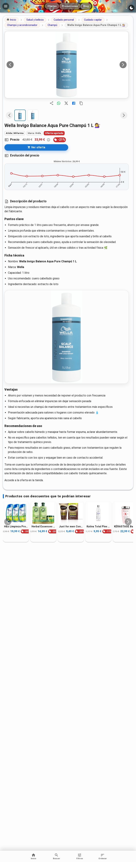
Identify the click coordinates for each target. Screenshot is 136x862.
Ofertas (52, 6)
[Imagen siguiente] (123, 64)
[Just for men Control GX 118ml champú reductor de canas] (71, 513)
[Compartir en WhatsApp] (58, 103)
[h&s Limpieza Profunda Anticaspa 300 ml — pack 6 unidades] (16, 513)
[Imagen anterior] (10, 64)
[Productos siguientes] (128, 521)
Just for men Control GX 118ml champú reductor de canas (71, 526)
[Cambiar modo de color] (131, 8)
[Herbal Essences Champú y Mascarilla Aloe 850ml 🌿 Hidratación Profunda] (43, 513)
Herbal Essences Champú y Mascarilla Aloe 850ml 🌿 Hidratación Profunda (43, 526)
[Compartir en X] (66, 103)
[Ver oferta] (66, 64)
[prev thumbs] (9, 115)
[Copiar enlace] (81, 103)
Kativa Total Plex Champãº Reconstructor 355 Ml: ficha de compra (98, 526)
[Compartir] (52, 103)
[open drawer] (5, 6)
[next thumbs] (123, 115)
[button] (11, 19)
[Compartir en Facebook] (73, 103)
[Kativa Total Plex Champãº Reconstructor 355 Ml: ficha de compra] (98, 513)
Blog (86, 6)
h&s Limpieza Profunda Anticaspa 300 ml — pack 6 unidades (16, 526)
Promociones (70, 6)
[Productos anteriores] (7, 521)
